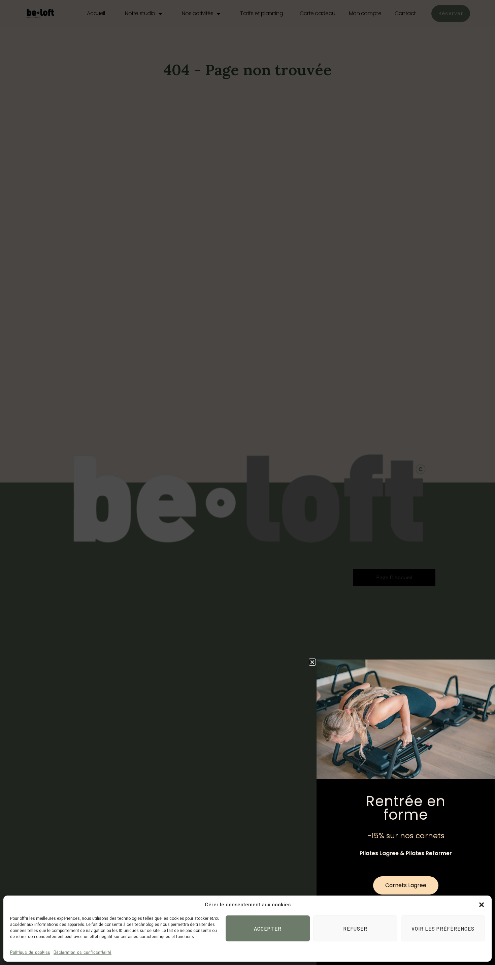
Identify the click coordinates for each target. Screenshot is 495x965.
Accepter (268, 929)
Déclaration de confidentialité (82, 952)
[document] (247, 482)
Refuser (355, 929)
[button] (481, 904)
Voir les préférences (442, 929)
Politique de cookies (30, 952)
